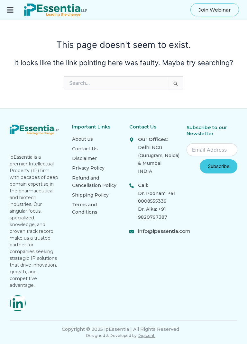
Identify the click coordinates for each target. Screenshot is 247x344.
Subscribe (218, 166)
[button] (10, 9)
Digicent (146, 335)
